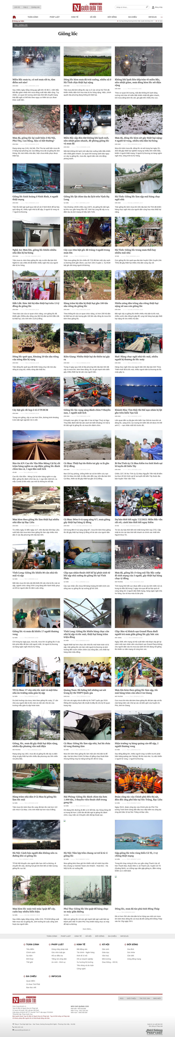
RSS (121, 998)
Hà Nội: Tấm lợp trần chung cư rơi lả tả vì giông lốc (86, 854)
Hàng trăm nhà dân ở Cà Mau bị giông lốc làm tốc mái (34, 798)
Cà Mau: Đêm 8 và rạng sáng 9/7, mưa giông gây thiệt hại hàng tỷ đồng (87, 521)
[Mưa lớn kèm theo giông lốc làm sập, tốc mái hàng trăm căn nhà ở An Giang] (138, 672)
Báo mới (157, 998)
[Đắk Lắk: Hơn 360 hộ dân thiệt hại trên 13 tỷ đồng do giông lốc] (36, 285)
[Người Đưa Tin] (56, 999)
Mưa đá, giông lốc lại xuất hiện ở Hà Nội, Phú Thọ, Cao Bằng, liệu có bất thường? (34, 139)
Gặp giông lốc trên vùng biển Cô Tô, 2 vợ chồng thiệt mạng (136, 854)
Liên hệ (17, 7)
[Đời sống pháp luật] (137, 1032)
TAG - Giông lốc (21, 25)
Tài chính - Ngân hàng (85, 952)
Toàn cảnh (33, 17)
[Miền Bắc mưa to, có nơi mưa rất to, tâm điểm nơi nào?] (36, 61)
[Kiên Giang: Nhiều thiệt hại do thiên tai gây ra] (87, 338)
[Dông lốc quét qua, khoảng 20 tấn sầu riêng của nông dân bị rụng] (36, 338)
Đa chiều (132, 17)
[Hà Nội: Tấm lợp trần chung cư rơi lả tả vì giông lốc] (87, 835)
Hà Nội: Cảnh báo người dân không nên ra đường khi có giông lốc (34, 854)
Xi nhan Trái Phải (33, 984)
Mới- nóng (118, 637)
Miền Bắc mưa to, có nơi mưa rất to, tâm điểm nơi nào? (33, 81)
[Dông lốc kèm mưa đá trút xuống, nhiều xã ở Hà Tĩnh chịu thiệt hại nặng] (87, 61)
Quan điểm (30, 981)
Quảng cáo (35, 7)
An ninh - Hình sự (59, 962)
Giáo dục (67, 696)
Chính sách (30, 952)
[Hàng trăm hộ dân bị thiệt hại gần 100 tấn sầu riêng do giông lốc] (87, 285)
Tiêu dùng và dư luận (85, 965)
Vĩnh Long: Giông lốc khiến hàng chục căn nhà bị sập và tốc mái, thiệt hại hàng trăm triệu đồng (86, 634)
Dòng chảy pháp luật (60, 949)
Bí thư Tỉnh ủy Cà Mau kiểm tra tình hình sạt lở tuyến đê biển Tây (138, 464)
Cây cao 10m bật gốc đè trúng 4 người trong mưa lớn (87, 251)
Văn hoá (105, 956)
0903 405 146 (18, 1027)
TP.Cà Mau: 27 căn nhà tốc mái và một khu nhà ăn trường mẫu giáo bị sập (35, 691)
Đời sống (112, 17)
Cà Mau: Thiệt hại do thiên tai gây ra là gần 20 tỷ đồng (86, 464)
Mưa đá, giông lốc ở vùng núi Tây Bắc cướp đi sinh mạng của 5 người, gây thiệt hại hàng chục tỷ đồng (138, 575)
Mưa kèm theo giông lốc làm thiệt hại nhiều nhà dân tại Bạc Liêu (35, 521)
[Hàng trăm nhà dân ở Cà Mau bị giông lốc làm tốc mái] (36, 778)
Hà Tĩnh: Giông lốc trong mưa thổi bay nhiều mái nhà (135, 251)
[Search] (147, 7)
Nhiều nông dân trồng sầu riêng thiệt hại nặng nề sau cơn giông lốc (136, 304)
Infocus (153, 17)
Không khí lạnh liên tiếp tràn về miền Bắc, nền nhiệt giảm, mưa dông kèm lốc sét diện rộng (138, 82)
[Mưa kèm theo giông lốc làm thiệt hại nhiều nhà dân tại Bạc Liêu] (36, 501)
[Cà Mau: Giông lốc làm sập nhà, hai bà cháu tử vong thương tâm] (87, 725)
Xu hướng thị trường (85, 962)
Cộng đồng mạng (134, 959)
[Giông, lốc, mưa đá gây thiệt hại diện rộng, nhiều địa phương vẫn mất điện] (36, 725)
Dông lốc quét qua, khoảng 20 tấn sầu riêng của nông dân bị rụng (35, 358)
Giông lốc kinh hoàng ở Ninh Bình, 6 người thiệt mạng (35, 198)
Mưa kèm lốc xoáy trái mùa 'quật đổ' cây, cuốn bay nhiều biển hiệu (33, 910)
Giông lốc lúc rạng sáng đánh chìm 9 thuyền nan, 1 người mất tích (87, 411)
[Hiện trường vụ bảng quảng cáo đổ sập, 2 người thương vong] (138, 725)
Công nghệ (81, 969)
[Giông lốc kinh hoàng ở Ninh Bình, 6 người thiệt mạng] (36, 178)
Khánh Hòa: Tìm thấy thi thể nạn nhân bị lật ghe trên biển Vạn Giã (138, 411)
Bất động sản (82, 949)
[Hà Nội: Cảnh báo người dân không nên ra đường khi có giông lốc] (36, 835)
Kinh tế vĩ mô (82, 956)
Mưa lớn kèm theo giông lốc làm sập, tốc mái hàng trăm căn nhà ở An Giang (136, 691)
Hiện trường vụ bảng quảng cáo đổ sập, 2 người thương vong (136, 745)
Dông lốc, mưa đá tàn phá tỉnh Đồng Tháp (137, 908)
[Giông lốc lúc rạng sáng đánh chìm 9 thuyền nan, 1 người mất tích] (87, 392)
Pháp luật (55, 17)
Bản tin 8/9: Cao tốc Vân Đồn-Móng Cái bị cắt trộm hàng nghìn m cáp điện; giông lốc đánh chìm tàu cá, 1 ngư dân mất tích (36, 466)
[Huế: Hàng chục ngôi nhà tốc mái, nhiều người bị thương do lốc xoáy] (138, 338)
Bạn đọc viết (31, 988)
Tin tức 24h (145, 998)
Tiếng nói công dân (59, 959)
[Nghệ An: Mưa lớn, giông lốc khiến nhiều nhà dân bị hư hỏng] (36, 232)
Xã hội (93, 17)
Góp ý (25, 7)
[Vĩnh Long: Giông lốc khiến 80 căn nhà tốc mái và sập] (36, 554)
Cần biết (130, 956)
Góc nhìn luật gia (58, 952)
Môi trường (119, 582)
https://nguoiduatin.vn (19, 1006)
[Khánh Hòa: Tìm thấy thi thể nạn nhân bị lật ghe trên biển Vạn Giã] (138, 392)
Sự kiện (66, 203)
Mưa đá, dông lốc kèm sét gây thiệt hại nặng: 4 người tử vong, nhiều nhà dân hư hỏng (138, 139)
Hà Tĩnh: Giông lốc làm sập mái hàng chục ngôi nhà (137, 198)
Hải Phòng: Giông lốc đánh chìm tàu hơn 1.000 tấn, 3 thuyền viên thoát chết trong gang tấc (85, 799)
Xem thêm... (87, 929)
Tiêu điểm (30, 949)
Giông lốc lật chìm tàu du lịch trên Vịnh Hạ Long (86, 198)
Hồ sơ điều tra (57, 956)
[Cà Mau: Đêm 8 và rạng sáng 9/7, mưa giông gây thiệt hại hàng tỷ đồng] (87, 501)
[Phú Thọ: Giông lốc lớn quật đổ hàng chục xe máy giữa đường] (87, 890)
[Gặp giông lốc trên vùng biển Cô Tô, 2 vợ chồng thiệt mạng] (138, 835)
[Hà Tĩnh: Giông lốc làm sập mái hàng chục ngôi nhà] (138, 178)
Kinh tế (74, 17)
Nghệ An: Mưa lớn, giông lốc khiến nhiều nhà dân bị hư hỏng (34, 251)
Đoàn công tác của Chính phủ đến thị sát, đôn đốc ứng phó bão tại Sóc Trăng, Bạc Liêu (138, 798)
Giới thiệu (131, 998)
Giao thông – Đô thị (109, 962)
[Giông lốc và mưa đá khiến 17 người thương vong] (36, 613)
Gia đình (130, 949)
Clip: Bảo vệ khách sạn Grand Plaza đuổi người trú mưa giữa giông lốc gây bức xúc (137, 633)
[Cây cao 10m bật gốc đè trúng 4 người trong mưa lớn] (87, 232)
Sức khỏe (131, 952)
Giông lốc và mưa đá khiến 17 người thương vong (35, 633)
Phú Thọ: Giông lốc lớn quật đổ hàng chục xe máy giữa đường (86, 910)
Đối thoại (29, 959)
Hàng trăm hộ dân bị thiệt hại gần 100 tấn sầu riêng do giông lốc (86, 304)
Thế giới (29, 962)
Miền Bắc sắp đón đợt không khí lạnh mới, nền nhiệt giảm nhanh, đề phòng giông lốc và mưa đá (86, 140)
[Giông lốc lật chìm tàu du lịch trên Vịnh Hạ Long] (87, 178)
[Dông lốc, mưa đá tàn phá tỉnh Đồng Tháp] (138, 890)
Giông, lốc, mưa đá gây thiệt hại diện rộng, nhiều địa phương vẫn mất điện (35, 745)
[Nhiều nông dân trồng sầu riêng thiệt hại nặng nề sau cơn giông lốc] (138, 285)
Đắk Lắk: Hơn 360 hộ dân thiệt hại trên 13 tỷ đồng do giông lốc (35, 304)
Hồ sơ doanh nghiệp (85, 959)
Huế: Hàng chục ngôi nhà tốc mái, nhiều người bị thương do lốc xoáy (136, 358)
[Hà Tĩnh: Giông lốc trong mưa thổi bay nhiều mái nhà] (138, 232)
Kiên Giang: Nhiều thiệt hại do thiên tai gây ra (87, 358)
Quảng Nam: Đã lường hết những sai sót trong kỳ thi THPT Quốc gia (85, 691)
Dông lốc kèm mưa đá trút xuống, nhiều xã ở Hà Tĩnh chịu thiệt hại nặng (87, 81)
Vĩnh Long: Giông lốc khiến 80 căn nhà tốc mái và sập (35, 574)
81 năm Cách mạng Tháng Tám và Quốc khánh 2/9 (142, 21)
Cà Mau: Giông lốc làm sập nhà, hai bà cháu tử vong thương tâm (87, 745)
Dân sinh (15, 86)
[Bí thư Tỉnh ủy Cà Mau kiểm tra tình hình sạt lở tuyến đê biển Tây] (138, 445)
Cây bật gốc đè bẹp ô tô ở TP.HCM (30, 409)
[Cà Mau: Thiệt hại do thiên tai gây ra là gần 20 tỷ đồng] (87, 445)
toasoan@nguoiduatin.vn (22, 1030)
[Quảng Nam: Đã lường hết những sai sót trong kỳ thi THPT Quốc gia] (87, 672)
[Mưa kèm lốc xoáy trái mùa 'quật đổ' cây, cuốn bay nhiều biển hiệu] (36, 890)
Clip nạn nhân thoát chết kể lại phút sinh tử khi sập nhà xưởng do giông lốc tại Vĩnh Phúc (87, 575)
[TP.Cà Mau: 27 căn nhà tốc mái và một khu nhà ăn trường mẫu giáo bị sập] (36, 672)
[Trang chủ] (87, 7)
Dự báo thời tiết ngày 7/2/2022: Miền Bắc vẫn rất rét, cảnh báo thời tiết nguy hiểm (138, 521)
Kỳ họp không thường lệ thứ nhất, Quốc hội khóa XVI (104, 21)
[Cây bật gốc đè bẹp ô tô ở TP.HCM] (36, 392)
